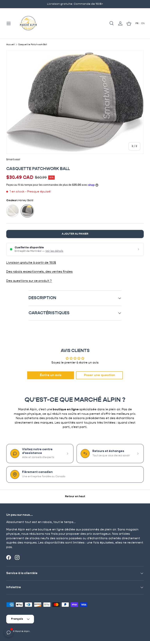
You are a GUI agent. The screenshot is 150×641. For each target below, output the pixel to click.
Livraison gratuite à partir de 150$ (31, 262)
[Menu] (8, 23)
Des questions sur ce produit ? (29, 280)
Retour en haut (75, 496)
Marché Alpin (22, 631)
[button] (129, 23)
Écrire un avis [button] (50, 375)
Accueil (10, 44)
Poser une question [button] (99, 375)
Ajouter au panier (75, 234)
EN (143, 23)
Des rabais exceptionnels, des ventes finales (39, 271)
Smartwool (13, 159)
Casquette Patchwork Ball (32, 44)
